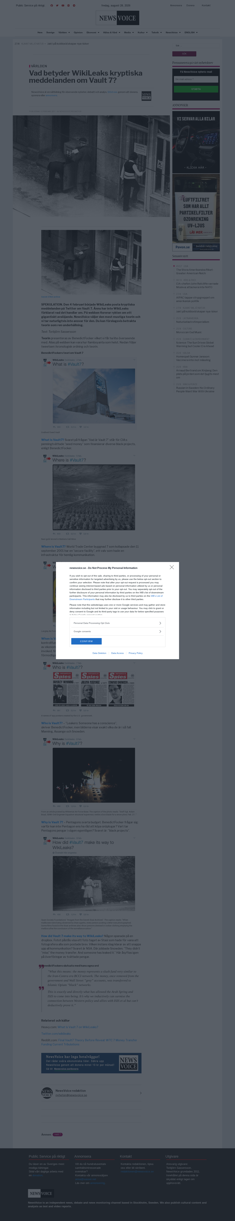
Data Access (117, 653)
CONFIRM (86, 641)
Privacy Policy (136, 653)
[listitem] (117, 623)
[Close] (173, 568)
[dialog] (117, 610)
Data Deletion (99, 653)
